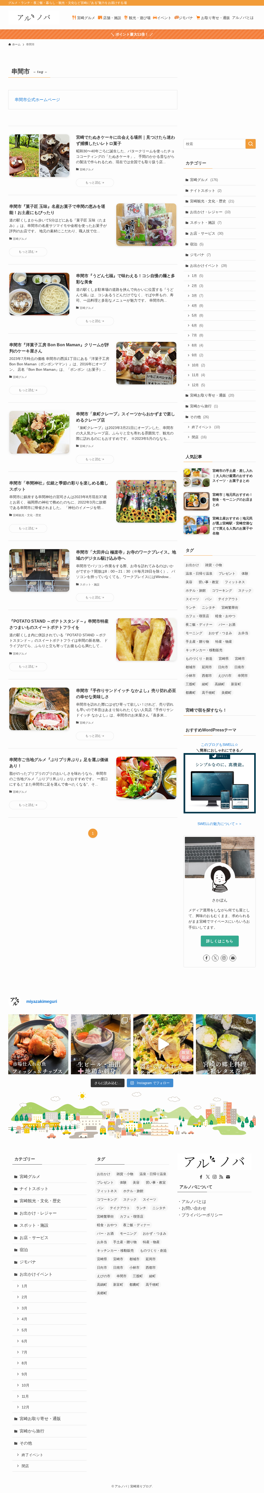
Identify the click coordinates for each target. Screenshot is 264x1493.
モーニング (194, 633)
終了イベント (206, 427)
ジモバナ (200, 255)
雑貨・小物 (213, 565)
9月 (197, 355)
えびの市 (225, 676)
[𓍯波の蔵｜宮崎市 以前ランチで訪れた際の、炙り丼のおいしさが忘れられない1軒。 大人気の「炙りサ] (163, 1044)
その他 (199, 417)
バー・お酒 (227, 624)
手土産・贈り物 (197, 642)
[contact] (232, 958)
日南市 (239, 667)
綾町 (205, 684)
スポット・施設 (205, 222)
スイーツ (192, 599)
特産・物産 (223, 642)
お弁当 (243, 633)
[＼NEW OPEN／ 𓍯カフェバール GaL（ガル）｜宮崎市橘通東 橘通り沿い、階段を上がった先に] (38, 1044)
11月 (198, 375)
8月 (197, 345)
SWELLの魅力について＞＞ (219, 824)
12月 (198, 385)
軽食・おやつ (225, 616)
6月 (197, 325)
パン (208, 599)
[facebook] (206, 958)
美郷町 (226, 693)
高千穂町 (208, 693)
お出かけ (192, 565)
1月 (197, 276)
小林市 (191, 676)
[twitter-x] (215, 958)
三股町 (191, 684)
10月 (198, 365)
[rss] (221, 1176)
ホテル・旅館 (196, 590)
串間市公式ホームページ (37, 99)
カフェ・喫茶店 (197, 616)
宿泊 (196, 244)
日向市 (223, 667)
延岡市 (207, 667)
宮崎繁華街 (229, 607)
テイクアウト (228, 599)
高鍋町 (220, 684)
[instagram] (224, 958)
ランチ (191, 607)
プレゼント (227, 573)
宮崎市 (240, 659)
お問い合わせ (194, 1208)
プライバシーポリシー (202, 1215)
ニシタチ (208, 607)
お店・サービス (206, 233)
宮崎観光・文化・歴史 (212, 201)
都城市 (191, 667)
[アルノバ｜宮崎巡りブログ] (34, 17)
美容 (189, 582)
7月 (197, 335)
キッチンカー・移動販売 (204, 650)
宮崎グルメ (204, 180)
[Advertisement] (220, 97)
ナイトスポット (205, 190)
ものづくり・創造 (199, 659)
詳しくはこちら (219, 941)
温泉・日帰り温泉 (199, 573)
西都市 (207, 676)
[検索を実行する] (250, 144)
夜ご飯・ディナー (199, 624)
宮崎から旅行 (204, 406)
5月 (197, 315)
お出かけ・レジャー (210, 212)
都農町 (191, 693)
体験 (245, 573)
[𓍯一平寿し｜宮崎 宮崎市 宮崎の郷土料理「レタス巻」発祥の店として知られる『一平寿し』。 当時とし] (226, 1044)
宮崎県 (224, 659)
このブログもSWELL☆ (219, 745)
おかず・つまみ (220, 633)
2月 (197, 286)
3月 (197, 296)
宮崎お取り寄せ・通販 (212, 395)
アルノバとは (194, 1201)
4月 (197, 306)
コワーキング (222, 590)
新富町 (236, 684)
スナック (245, 590)
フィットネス (235, 582)
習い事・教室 (209, 582)
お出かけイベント (208, 265)
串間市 (243, 676)
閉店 (199, 437)
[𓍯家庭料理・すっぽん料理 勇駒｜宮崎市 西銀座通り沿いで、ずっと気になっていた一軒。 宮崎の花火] (101, 1044)
